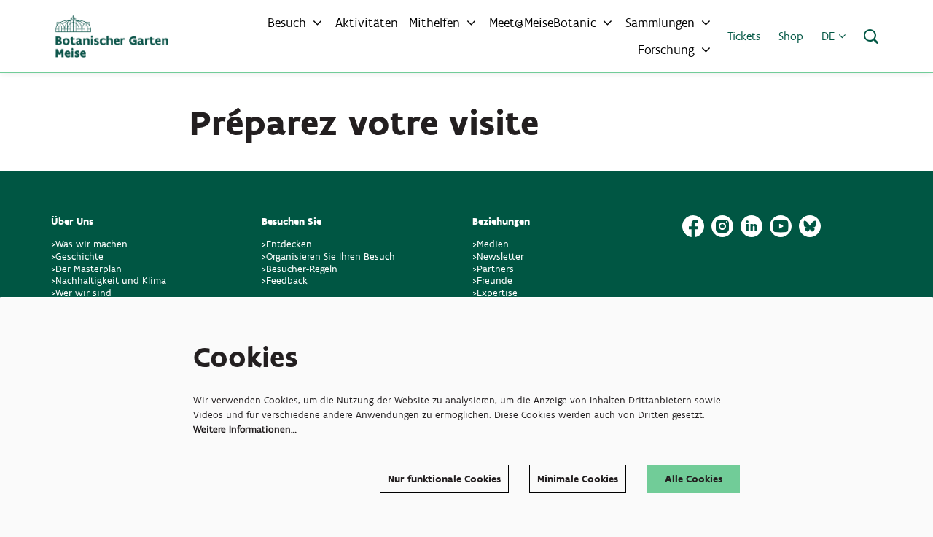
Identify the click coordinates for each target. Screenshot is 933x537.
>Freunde (492, 280)
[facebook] (693, 226)
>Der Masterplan (86, 269)
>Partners (493, 269)
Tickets (743, 36)
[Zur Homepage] (112, 36)
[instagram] (722, 226)
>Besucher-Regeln (299, 269)
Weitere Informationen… (245, 429)
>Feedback (285, 280)
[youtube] (781, 226)
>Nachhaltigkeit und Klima (108, 280)
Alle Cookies (693, 479)
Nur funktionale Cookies (444, 479)
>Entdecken (287, 244)
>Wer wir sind (81, 293)
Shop (790, 36)
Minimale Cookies (577, 479)
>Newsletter (498, 256)
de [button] (829, 36)
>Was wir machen (89, 244)
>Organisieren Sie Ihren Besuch (328, 256)
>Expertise (495, 293)
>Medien (490, 244)
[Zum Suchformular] (871, 36)
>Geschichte (77, 256)
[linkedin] (751, 226)
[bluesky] (810, 226)
